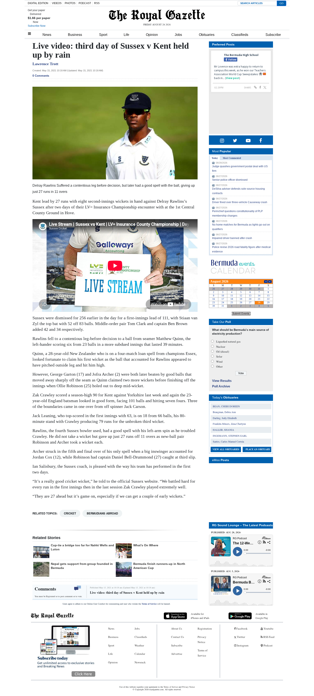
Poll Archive (221, 386)
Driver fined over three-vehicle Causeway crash (239, 202)
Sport (103, 35)
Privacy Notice (202, 639)
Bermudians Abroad (102, 513)
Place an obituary (258, 449)
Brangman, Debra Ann (224, 412)
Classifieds (239, 35)
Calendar (140, 654)
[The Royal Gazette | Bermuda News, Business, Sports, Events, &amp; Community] (157, 15)
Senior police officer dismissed (230, 179)
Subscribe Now (36, 25)
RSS (97, 3)
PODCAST (85, 3)
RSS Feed (268, 637)
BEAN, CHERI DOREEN (226, 406)
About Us (176, 628)
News (47, 35)
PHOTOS (70, 3)
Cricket (70, 513)
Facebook (242, 628)
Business (75, 35)
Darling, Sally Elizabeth (225, 418)
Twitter (240, 637)
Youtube (268, 628)
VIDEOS (57, 3)
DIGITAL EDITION (38, 3)
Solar (219, 356)
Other (219, 366)
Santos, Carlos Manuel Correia (228, 441)
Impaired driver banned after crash (232, 238)
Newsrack (140, 662)
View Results (222, 380)
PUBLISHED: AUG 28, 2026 (226, 532)
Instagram (242, 645)
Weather (139, 645)
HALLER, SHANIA (223, 429)
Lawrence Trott (45, 64)
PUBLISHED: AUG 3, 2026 (225, 571)
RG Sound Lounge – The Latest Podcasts (242, 525)
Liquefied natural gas (228, 341)
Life (126, 35)
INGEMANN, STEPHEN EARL (230, 435)
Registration (205, 628)
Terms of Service (149, 604)
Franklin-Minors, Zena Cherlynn (229, 423)
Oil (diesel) (222, 351)
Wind (219, 361)
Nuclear (220, 347)
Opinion (152, 35)
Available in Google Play (261, 616)
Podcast (268, 645)
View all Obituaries (226, 449)
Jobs (178, 35)
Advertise (176, 654)
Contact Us (177, 637)
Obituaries (206, 35)
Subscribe (273, 35)
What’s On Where (145, 545)
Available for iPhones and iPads (200, 616)
